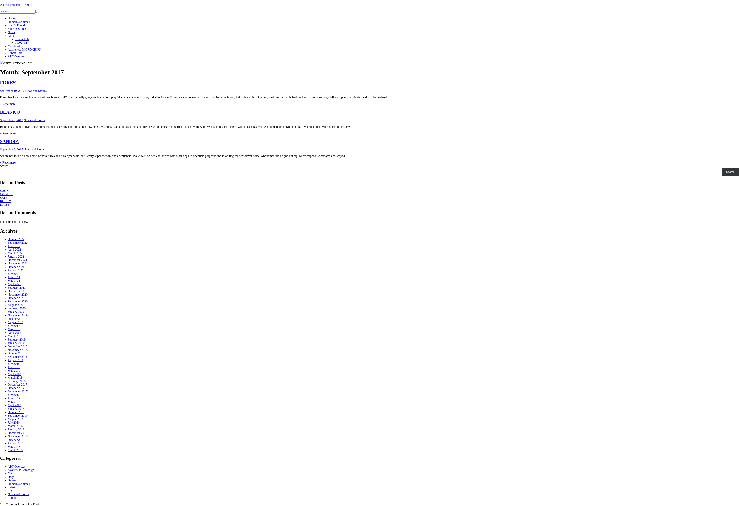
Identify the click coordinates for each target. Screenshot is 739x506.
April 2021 (14, 284)
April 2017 (14, 405)
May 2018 (14, 370)
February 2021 (17, 287)
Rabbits (12, 497)
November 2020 (18, 294)
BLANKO (10, 112)
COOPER (6, 194)
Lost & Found (16, 25)
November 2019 (18, 315)
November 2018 (18, 349)
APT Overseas (17, 56)
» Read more (8, 104)
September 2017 (18, 391)
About (11, 35)
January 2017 (16, 408)
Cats (10, 473)
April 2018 (14, 374)
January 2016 (16, 429)
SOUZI (4, 190)
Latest (11, 487)
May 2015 (14, 446)
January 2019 (16, 343)
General (12, 480)
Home (11, 18)
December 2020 (17, 291)
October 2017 (16, 388)
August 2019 (15, 322)
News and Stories (36, 90)
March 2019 (15, 336)
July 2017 (14, 394)
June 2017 (14, 398)
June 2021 (14, 277)
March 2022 (15, 253)
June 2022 (14, 246)
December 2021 (17, 260)
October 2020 (16, 298)
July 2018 (14, 363)
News (11, 32)
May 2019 (14, 329)
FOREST (9, 82)
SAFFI (4, 197)
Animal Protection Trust (14, 4)
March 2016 (15, 426)
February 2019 (17, 339)
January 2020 (16, 311)
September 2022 (18, 242)
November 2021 (18, 263)
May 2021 (14, 280)
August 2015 (15, 443)
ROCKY (5, 201)
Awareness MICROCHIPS (24, 49)
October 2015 (16, 439)
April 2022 (14, 249)
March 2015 (15, 450)
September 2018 (18, 356)
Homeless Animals (19, 21)
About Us (21, 42)
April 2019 (14, 332)
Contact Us (22, 39)
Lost (10, 490)
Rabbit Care (15, 53)
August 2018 (15, 360)
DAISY (5, 204)
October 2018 (16, 353)
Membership (15, 46)
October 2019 (16, 318)
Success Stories (17, 28)
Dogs (11, 477)
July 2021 (14, 273)
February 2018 (17, 381)
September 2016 (18, 415)
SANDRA (9, 141)
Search (4, 166)
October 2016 (16, 412)
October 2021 (16, 266)
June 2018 (14, 367)
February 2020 (17, 308)
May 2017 (14, 401)
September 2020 (18, 301)
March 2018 (15, 377)
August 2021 (15, 270)
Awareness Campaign (21, 470)
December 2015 (17, 433)
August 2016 (15, 419)
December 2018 (17, 346)
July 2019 (14, 325)
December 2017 (17, 384)
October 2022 (16, 239)
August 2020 (15, 305)
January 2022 (16, 256)
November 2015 (18, 436)
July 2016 (14, 422)
